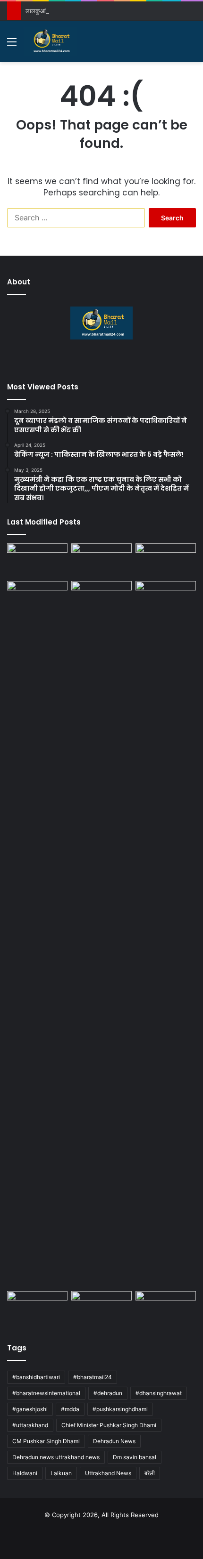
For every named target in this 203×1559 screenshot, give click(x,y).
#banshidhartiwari (36, 1377)
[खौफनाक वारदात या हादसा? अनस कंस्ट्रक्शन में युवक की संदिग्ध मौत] (101, 1308)
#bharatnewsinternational (46, 1393)
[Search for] (191, 45)
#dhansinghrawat (158, 1393)
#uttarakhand (30, 1425)
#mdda (70, 1409)
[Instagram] (118, 362)
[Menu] (12, 45)
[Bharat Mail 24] (50, 41)
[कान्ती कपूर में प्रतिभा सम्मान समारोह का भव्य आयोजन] (101, 934)
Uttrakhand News (108, 1473)
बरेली (149, 1473)
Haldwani (24, 1473)
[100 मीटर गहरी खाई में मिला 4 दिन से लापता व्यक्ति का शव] (37, 560)
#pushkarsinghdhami (120, 1409)
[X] (96, 362)
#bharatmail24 (92, 1377)
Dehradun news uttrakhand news (56, 1457)
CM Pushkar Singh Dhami (46, 1441)
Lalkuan (61, 1473)
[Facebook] (84, 362)
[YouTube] (107, 362)
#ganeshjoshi (30, 1409)
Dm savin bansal (134, 1457)
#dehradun (107, 1393)
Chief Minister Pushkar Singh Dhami (108, 1425)
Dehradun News (114, 1441)
